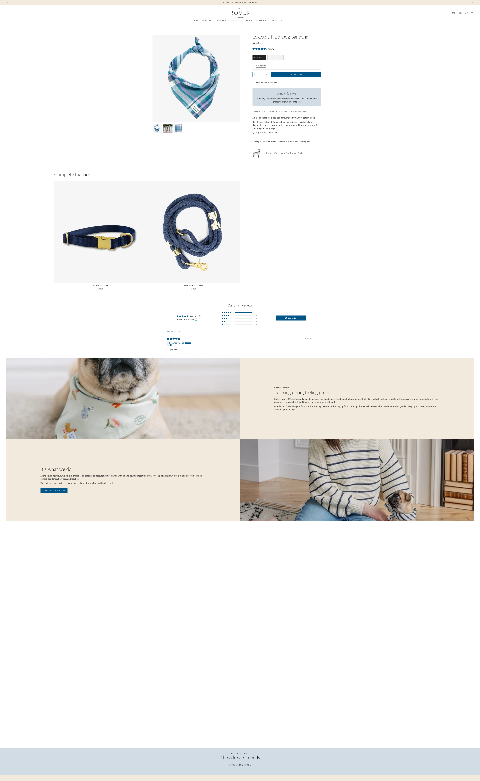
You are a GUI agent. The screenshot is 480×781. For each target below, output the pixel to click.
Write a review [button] (291, 318)
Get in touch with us (292, 141)
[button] (235, 21)
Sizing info (261, 65)
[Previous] (7, 3)
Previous (152, 78)
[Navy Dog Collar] (100, 232)
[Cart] (472, 13)
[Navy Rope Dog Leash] (193, 232)
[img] (173, 338)
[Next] (473, 3)
